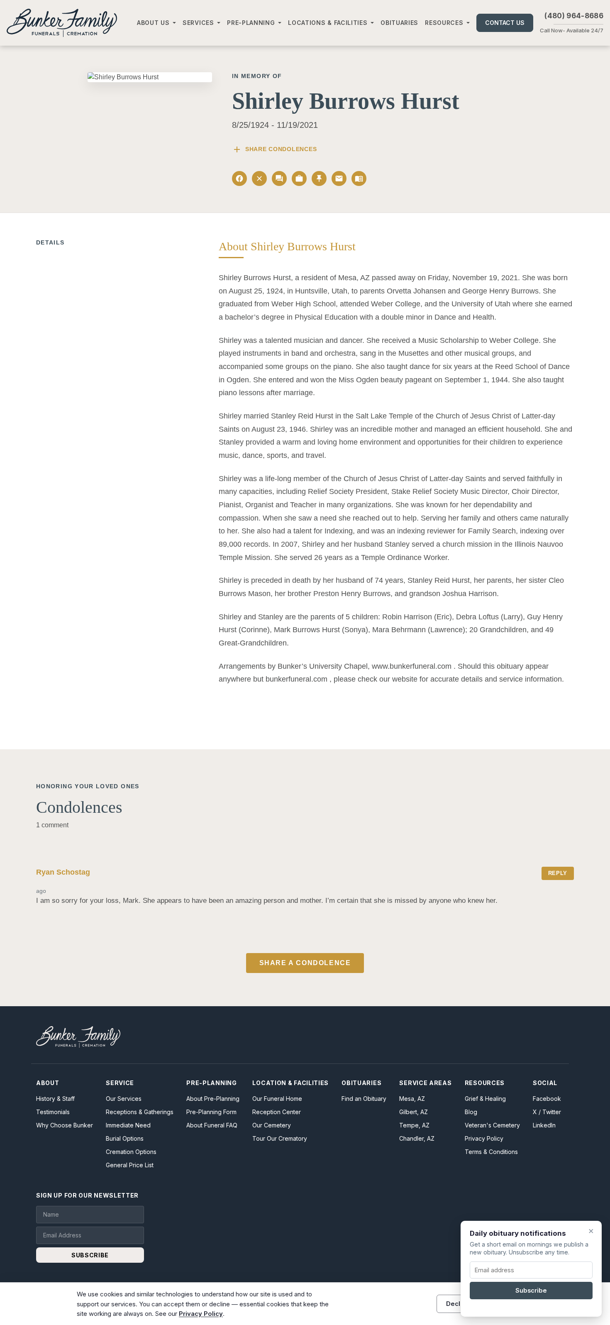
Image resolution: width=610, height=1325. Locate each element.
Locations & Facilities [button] (327, 22)
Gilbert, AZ (413, 1111)
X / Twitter (547, 1111)
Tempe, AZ (414, 1125)
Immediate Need (128, 1125)
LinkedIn (544, 1125)
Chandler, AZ (416, 1138)
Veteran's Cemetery (492, 1125)
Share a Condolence (305, 962)
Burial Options (125, 1138)
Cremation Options (131, 1151)
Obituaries (399, 22)
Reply (557, 873)
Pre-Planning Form (211, 1111)
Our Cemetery (271, 1125)
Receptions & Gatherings (139, 1111)
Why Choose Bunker (64, 1125)
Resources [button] (444, 22)
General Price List (130, 1165)
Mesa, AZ (412, 1098)
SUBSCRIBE (90, 1255)
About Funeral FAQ (211, 1125)
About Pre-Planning (212, 1098)
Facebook (547, 1098)
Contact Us (505, 22)
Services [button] (198, 22)
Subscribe (531, 1290)
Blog (471, 1111)
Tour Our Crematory (279, 1138)
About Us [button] (153, 22)
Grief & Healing (485, 1098)
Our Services (124, 1098)
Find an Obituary (364, 1098)
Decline (458, 1304)
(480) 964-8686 (573, 16)
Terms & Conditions (491, 1151)
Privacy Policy (484, 1138)
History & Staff (55, 1098)
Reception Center (276, 1111)
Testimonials (53, 1111)
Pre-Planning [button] (251, 22)
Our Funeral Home (277, 1098)
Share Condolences (274, 149)
